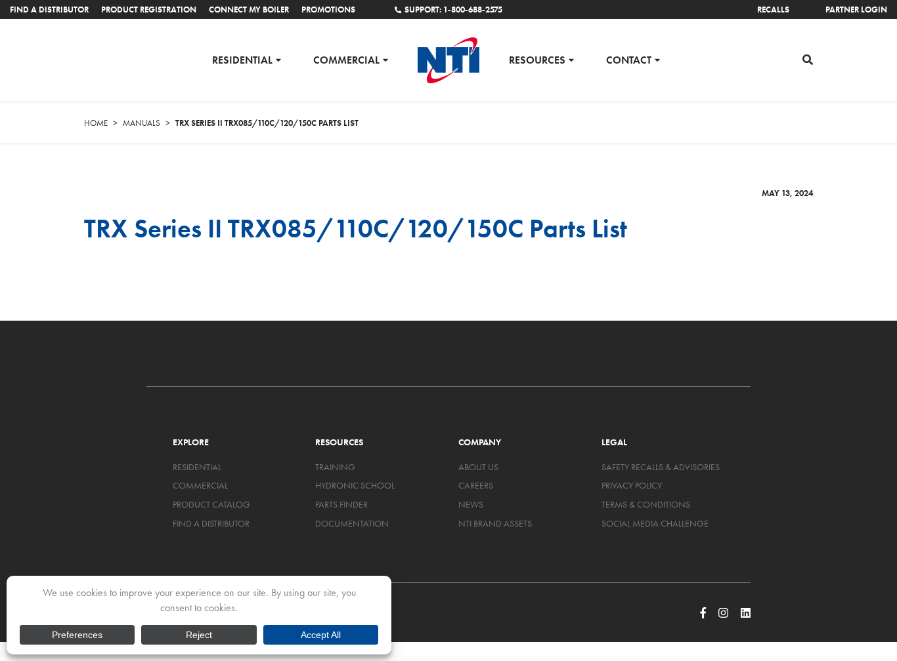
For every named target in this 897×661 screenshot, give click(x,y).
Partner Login (856, 9)
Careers (475, 485)
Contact (628, 59)
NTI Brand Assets (495, 523)
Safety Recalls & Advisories (661, 467)
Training (335, 467)
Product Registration (148, 9)
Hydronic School (355, 485)
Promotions (328, 9)
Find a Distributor (49, 9)
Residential (242, 59)
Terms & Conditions (646, 504)
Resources (537, 59)
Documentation (352, 523)
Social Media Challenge (655, 523)
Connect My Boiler (249, 9)
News (470, 504)
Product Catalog (211, 504)
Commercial (346, 59)
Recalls (773, 9)
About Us (478, 467)
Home (96, 123)
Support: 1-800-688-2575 (453, 9)
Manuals (141, 123)
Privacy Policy (632, 485)
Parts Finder (341, 504)
